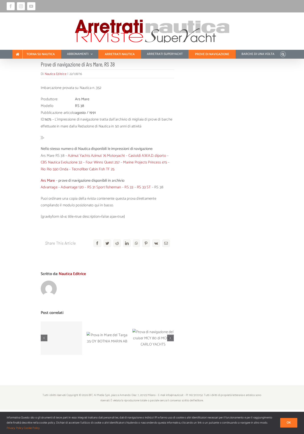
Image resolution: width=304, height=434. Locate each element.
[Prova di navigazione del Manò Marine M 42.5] (61, 338)
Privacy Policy (15, 428)
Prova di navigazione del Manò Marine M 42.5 (61, 327)
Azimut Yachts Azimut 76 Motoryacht (96, 156)
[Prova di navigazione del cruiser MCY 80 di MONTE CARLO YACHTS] (153, 338)
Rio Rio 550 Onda (54, 169)
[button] (283, 54)
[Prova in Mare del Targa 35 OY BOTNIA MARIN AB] (107, 338)
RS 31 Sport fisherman (104, 187)
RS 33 (128, 187)
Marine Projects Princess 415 (145, 162)
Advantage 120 (72, 187)
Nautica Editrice (55, 74)
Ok (289, 422)
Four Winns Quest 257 (103, 162)
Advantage (49, 187)
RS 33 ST (144, 187)
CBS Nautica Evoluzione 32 (61, 162)
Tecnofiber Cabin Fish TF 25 (93, 169)
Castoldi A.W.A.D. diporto (147, 156)
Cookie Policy (32, 428)
